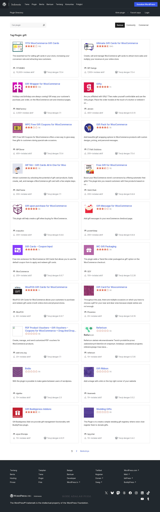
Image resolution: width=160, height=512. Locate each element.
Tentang (13, 470)
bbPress (128, 478)
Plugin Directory (16, 13)
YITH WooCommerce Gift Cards (42, 43)
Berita (12, 474)
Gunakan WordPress (146, 4)
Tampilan (42, 470)
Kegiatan (99, 474)
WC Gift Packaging (106, 246)
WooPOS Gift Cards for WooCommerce (46, 287)
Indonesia (38, 496)
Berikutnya (84, 451)
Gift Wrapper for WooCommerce (42, 83)
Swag (99, 482)
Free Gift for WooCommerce (111, 165)
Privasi (12, 482)
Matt (127, 474)
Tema (40, 474)
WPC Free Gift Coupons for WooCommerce (48, 124)
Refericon (101, 327)
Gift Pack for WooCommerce (111, 124)
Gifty (99, 83)
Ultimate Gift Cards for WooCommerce (117, 43)
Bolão (28, 368)
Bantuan (70, 474)
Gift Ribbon (102, 368)
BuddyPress (130, 482)
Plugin (41, 478)
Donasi (99, 478)
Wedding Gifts (104, 409)
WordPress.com (131, 470)
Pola (40, 482)
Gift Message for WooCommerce (114, 205)
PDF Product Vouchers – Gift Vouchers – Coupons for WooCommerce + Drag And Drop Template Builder (49, 329)
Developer (71, 478)
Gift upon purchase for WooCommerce (46, 205)
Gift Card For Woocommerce (111, 287)
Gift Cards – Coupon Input (39, 246)
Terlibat (99, 470)
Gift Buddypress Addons (38, 409)
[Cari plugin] (43, 25)
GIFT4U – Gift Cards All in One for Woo (45, 165)
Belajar (70, 470)
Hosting (13, 478)
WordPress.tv (73, 482)
